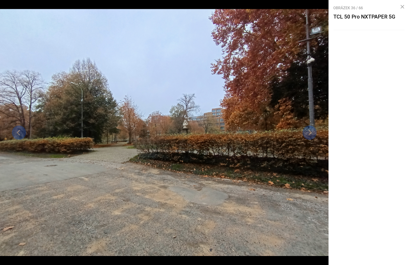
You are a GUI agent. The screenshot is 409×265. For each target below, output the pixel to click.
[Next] (309, 133)
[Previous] (19, 133)
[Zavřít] (402, 7)
